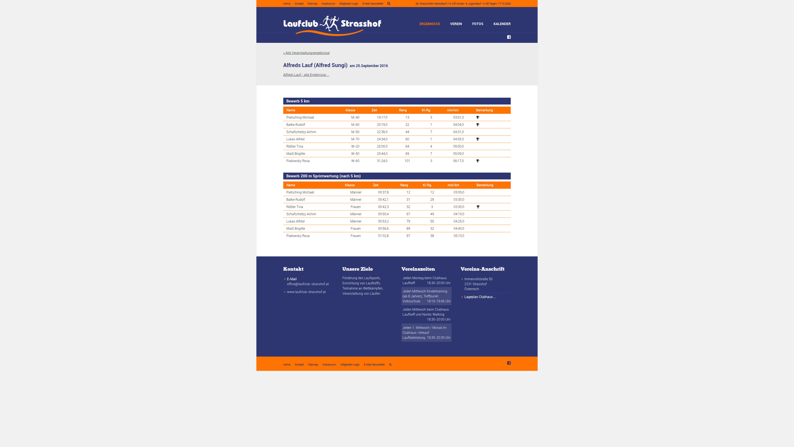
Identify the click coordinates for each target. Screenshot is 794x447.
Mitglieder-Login (348, 3)
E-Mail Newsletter (372, 3)
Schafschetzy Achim (301, 132)
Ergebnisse (430, 23)
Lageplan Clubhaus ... (480, 296)
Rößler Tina (294, 146)
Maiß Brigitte (295, 153)
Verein (456, 23)
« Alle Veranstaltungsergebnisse (306, 52)
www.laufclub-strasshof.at (306, 292)
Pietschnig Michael (300, 117)
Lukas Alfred (295, 139)
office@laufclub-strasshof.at (308, 284)
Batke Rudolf (295, 124)
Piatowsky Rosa (298, 161)
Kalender (502, 23)
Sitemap (312, 3)
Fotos (477, 23)
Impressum (328, 3)
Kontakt (299, 3)
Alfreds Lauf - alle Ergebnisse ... (306, 74)
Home (287, 3)
